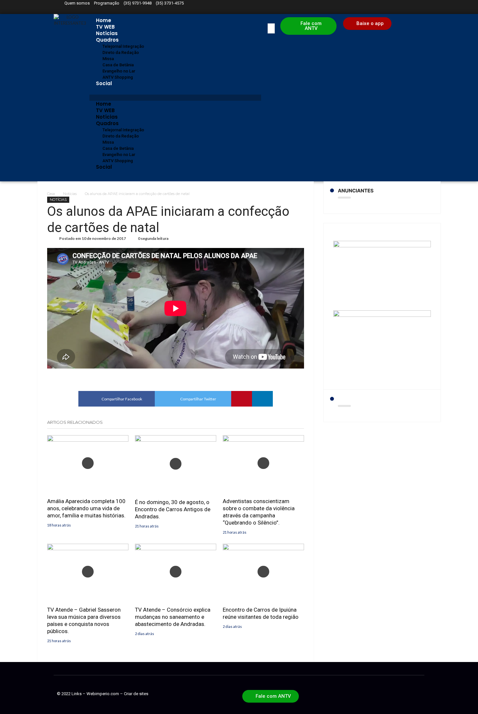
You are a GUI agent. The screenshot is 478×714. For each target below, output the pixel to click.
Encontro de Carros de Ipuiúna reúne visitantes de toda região (261, 613)
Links (77, 693)
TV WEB (105, 26)
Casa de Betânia (118, 64)
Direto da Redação (120, 52)
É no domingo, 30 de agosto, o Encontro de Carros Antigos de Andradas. (172, 509)
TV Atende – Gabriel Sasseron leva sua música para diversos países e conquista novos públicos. (84, 620)
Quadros (107, 39)
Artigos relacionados (75, 422)
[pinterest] (241, 399)
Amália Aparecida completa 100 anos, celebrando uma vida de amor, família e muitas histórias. (86, 508)
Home (103, 20)
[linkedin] (262, 399)
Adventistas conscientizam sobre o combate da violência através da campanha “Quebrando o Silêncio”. (259, 512)
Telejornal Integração (123, 46)
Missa (108, 58)
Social (104, 83)
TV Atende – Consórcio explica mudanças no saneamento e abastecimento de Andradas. (172, 616)
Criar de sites (136, 693)
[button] (175, 98)
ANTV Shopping (117, 77)
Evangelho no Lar (118, 71)
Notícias (107, 33)
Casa (51, 193)
